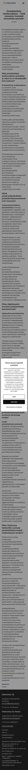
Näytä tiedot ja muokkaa (14, 407)
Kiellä (14, 396)
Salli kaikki (14, 402)
